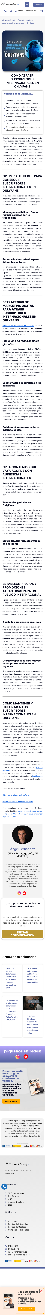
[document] (22, 657)
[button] (41, 1290)
